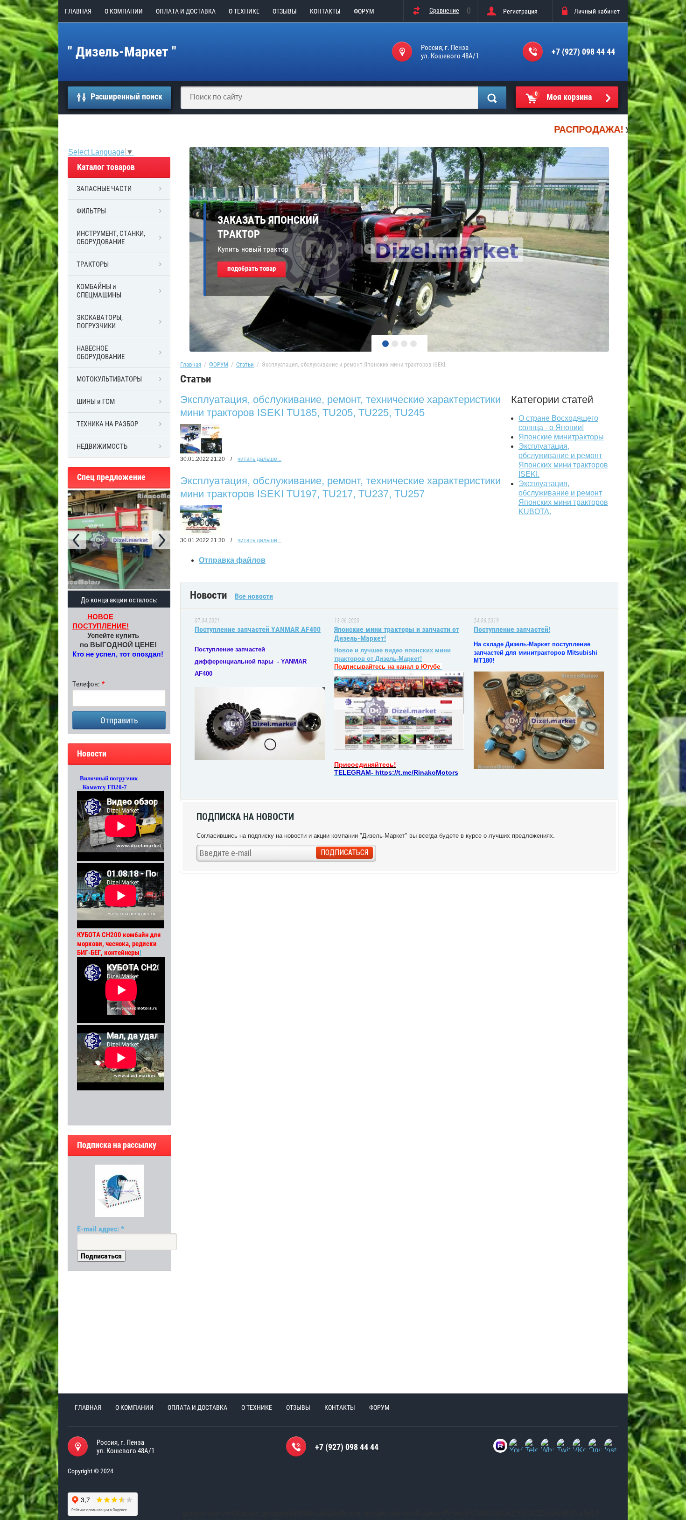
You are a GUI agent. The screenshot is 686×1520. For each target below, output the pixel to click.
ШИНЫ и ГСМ (96, 401)
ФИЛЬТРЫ (91, 211)
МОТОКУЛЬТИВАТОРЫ (109, 379)
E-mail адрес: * (100, 1228)
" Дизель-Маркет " (122, 51)
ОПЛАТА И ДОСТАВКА (186, 11)
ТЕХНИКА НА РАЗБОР (107, 424)
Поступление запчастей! (512, 629)
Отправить (119, 720)
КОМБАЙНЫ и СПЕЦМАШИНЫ (99, 291)
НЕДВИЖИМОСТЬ (102, 446)
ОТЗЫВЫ (285, 11)
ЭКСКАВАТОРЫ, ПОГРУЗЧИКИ (100, 321)
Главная (190, 364)
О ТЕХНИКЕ (244, 11)
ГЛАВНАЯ (78, 11)
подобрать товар (251, 268)
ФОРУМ (364, 11)
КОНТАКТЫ (325, 11)
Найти (492, 97)
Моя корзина (563, 96)
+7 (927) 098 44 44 (583, 52)
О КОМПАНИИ (124, 11)
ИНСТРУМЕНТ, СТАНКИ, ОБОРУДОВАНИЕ (111, 237)
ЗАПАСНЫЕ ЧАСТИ (104, 188)
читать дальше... (259, 459)
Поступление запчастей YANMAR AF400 (258, 629)
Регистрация (520, 11)
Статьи (245, 364)
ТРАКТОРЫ (93, 264)
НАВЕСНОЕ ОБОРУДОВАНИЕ (101, 352)
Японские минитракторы (561, 437)
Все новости (254, 596)
